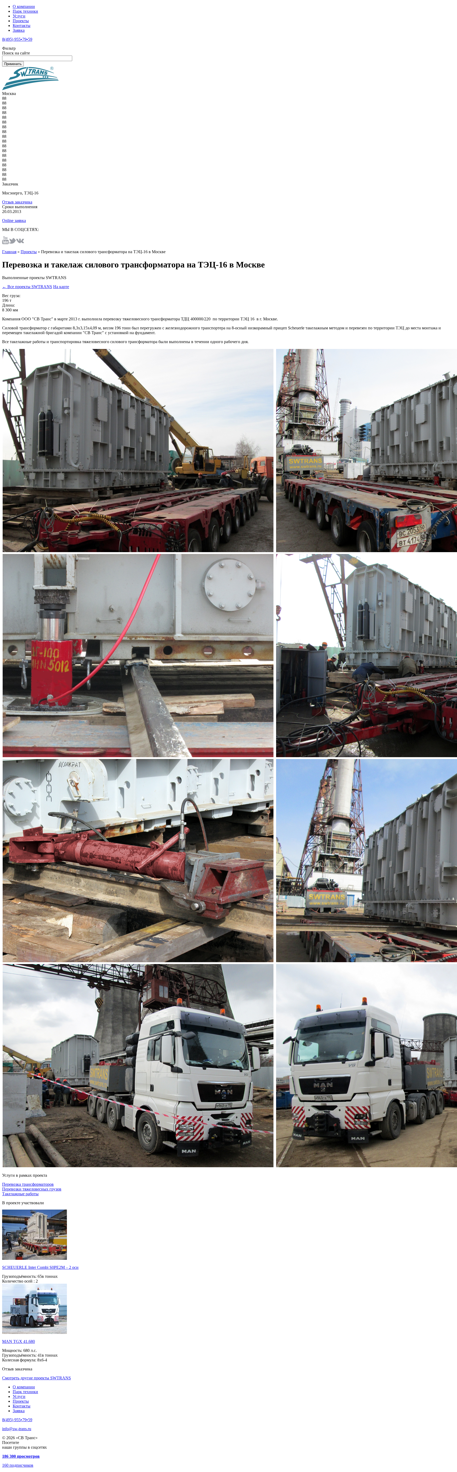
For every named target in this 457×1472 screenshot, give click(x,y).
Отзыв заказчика (17, 202)
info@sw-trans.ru (16, 1428)
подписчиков (17, 1465)
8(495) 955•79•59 (17, 39)
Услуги (19, 16)
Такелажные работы (20, 1194)
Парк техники (25, 11)
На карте (61, 286)
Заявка (19, 30)
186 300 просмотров (21, 1456)
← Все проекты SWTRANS (27, 286)
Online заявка (14, 220)
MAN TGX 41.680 (18, 1341)
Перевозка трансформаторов (28, 1184)
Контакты (21, 25)
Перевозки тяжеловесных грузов (31, 1189)
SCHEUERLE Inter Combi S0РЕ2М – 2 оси (40, 1267)
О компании (24, 6)
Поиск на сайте (16, 53)
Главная (9, 251)
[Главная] (30, 89)
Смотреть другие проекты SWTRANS (36, 1378)
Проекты (21, 21)
